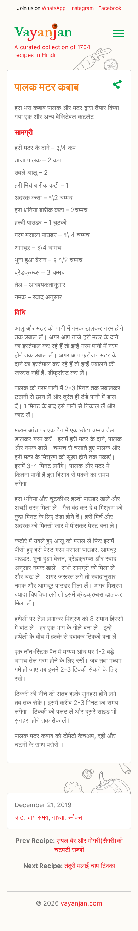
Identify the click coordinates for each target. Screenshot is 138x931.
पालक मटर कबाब (47, 86)
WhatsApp (54, 8)
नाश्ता (58, 817)
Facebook (109, 8)
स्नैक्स (75, 817)
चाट (19, 817)
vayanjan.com (81, 903)
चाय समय (37, 817)
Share (117, 84)
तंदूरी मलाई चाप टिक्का (89, 865)
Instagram (82, 8)
